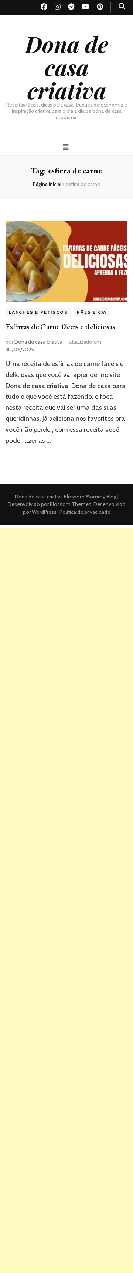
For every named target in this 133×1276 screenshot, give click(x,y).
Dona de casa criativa (66, 67)
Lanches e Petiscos (38, 312)
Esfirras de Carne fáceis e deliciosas (60, 326)
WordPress (44, 512)
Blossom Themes (70, 504)
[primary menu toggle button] (67, 147)
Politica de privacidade (84, 512)
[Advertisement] (66, 594)
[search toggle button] (122, 6)
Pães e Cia (92, 312)
